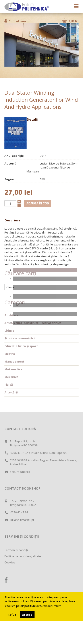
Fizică (8, 385)
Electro (9, 354)
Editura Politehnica (26, 6)
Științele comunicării (19, 338)
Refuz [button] (12, 614)
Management (14, 361)
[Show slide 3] (45, 287)
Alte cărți (11, 392)
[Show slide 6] (45, 314)
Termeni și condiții (16, 550)
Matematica (13, 369)
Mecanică (11, 377)
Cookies (9, 562)
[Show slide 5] (45, 305)
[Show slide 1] (45, 270)
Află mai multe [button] (51, 606)
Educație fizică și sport (21, 346)
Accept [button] (27, 614)
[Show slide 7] (45, 323)
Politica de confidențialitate (22, 556)
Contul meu (17, 21)
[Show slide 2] (45, 279)
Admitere (11, 315)
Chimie (9, 331)
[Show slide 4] (45, 296)
